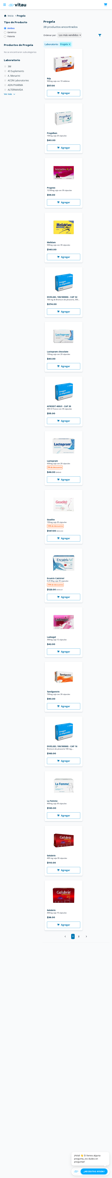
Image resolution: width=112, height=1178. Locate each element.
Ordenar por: (49, 35)
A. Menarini (14, 75)
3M (9, 66)
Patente (11, 36)
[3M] (5, 66)
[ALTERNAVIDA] (5, 89)
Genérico (11, 32)
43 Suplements (16, 71)
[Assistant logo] (76, 1171)
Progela (64, 44)
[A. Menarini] (5, 76)
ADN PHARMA (15, 85)
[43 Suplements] (5, 71)
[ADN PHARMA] (5, 85)
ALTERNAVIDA (15, 89)
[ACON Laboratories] (5, 80)
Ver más (8, 94)
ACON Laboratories (18, 80)
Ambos (11, 28)
